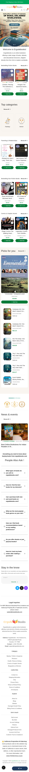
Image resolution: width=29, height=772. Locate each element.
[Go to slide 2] (15, 46)
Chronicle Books (16, 359)
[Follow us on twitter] (22, 590)
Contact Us (14, 676)
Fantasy (7, 128)
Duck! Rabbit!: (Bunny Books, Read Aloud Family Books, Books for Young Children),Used (18, 380)
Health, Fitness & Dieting (14, 663)
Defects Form (14, 729)
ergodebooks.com (15, 762)
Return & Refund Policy (14, 686)
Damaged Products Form (14, 731)
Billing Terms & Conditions (14, 710)
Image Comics (7, 237)
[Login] (22, 12)
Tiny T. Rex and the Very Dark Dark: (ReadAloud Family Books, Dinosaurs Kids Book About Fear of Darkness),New (18, 368)
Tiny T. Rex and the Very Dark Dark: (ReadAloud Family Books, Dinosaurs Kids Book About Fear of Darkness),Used (18, 356)
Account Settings (14, 724)
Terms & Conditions (14, 689)
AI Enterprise (14, 691)
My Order (14, 721)
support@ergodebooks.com (14, 613)
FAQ (14, 681)
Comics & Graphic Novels (14, 665)
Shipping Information (14, 679)
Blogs (14, 703)
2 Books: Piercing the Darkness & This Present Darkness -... (7, 87)
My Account (14, 719)
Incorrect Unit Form (14, 734)
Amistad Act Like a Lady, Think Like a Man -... (7, 161)
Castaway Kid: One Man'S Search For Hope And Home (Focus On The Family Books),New (18, 327)
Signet (21, 90)
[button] (6, 84)
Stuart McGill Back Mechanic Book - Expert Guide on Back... (7, 199)
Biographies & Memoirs (14, 667)
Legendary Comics (21, 237)
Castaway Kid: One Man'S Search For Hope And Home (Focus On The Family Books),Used (18, 312)
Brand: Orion (14, 298)
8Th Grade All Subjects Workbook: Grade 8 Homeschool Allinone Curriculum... (21, 199)
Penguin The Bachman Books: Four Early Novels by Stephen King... (21, 87)
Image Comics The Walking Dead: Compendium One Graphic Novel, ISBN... (7, 234)
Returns (14, 726)
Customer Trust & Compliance (14, 736)
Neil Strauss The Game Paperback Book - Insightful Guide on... (21, 161)
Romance (14, 660)
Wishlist (14, 705)
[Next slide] (26, 84)
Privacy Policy (14, 684)
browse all (24, 67)
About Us (14, 700)
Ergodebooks (8, 90)
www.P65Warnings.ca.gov (14, 757)
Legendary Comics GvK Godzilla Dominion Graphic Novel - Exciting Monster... (21, 234)
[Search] (5, 12)
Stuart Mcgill (7, 202)
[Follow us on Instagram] (26, 590)
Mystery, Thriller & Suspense (14, 658)
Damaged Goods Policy (14, 708)
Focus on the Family (16, 315)
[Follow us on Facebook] (17, 590)
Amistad (7, 164)
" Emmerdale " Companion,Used (15, 296)
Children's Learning (9, 443)
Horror (21, 128)
